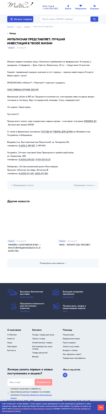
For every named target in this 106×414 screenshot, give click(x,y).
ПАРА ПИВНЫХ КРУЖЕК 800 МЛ (23, 90)
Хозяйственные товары (42, 343)
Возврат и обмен (70, 350)
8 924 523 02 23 (43, 159)
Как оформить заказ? (72, 354)
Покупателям (24, 311)
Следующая (83, 185)
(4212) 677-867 (41, 173)
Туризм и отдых (38, 339)
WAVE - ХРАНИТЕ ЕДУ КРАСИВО (74, 245)
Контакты (11, 350)
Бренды (35, 357)
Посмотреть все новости (52, 263)
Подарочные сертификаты (74, 358)
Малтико (10, 27)
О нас (19, 27)
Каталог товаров (23, 19)
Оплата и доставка (27, 297)
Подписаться (43, 382)
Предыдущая (23, 185)
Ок (100, 407)
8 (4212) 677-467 (26, 173)
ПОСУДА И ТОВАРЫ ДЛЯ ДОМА (57, 132)
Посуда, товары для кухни (43, 335)
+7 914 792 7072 (50, 8)
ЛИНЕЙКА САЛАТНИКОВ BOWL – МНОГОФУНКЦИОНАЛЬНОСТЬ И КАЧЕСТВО (24, 248)
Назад (12, 33)
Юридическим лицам (71, 339)
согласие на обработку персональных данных (32, 409)
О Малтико (12, 335)
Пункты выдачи (68, 297)
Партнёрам (12, 346)
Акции (65, 311)
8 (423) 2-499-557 (27, 145)
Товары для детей (39, 353)
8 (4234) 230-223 (26, 159)
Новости (27, 27)
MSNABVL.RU (90, 121)
